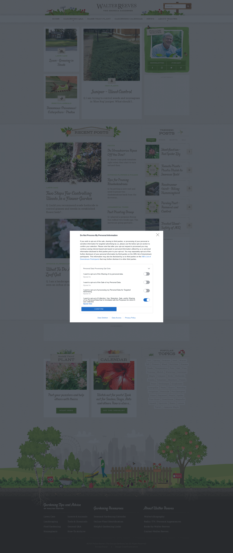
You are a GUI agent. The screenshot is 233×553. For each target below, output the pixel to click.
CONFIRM (99, 309)
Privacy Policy (130, 318)
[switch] (146, 274)
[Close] (158, 235)
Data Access (116, 318)
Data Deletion (103, 318)
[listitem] (116, 268)
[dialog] (116, 276)
